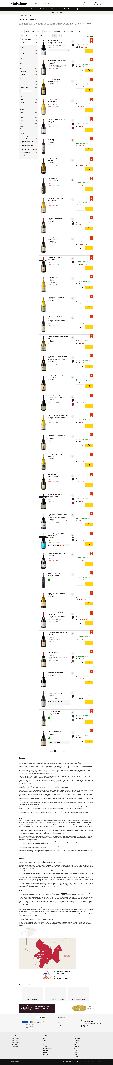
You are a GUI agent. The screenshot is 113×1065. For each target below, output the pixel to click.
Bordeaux (76, 1040)
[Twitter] (87, 1026)
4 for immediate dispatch (83, 103)
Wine (32, 9)
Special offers (58, 31)
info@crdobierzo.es (61, 976)
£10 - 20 (28, 81)
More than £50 (28, 87)
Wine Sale (45, 1046)
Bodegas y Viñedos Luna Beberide (28, 146)
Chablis (75, 1054)
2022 (28, 117)
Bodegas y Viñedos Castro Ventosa (28, 142)
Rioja (75, 1044)
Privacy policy (91, 1061)
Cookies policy (98, 1061)
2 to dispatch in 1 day (83, 656)
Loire (75, 1048)
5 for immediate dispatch (83, 636)
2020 (28, 126)
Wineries (53, 9)
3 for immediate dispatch (83, 360)
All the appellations (47, 1048)
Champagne (77, 1038)
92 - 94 (28, 53)
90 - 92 (28, 50)
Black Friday (46, 1054)
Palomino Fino (28, 105)
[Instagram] (82, 1026)
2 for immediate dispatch (83, 695)
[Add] (89, 51)
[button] (96, 3)
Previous (51, 751)
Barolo (75, 1050)
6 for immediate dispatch (83, 419)
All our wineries (46, 1050)
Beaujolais (76, 1046)
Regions (21, 15)
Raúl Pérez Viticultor (28, 152)
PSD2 (26, 1022)
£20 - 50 (28, 84)
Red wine (45, 1040)
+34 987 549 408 (60, 973)
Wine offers (67, 9)
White (33, 31)
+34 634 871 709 (87, 1019)
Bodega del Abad (28, 138)
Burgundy (76, 1042)
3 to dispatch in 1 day (83, 84)
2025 (28, 120)
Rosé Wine (28, 71)
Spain (26, 15)
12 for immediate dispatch (84, 281)
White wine (45, 1042)
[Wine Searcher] (83, 1008)
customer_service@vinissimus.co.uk (92, 1023)
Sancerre (76, 1056)
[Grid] (59, 36)
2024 (28, 115)
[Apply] (35, 91)
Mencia (27, 31)
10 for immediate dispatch (84, 518)
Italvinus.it (14, 1044)
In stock (80, 241)
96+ (28, 58)
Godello (39, 31)
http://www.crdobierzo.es (62, 978)
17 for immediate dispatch (84, 163)
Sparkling (42, 9)
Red (22, 31)
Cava (44, 1044)
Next (64, 751)
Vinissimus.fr (15, 1040)
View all (22, 128)
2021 (28, 123)
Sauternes (76, 1052)
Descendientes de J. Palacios (28, 149)
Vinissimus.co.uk (16, 1042)
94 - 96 (28, 56)
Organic (80, 31)
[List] (54, 36)
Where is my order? (87, 1017)
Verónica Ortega (47, 31)
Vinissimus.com (15, 1038)
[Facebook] (84, 1026)
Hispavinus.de (15, 1046)
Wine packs (82, 9)
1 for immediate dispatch (83, 64)
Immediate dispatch (70, 31)
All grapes (45, 1052)
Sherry (44, 1038)
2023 (28, 112)
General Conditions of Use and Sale (79, 1061)
